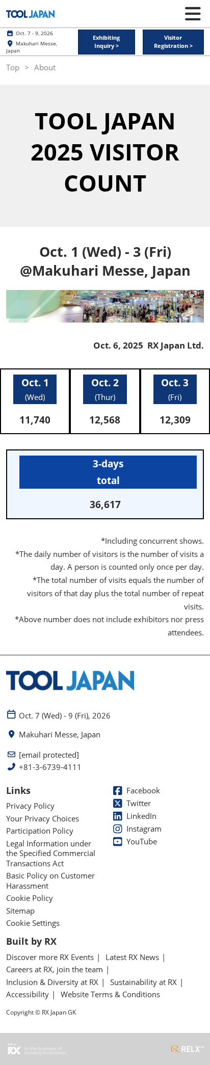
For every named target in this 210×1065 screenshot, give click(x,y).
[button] (106, 42)
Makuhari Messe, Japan (59, 734)
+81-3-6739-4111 (50, 767)
